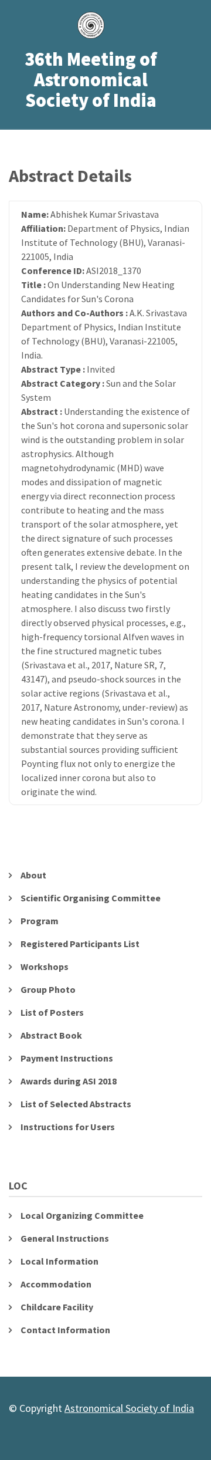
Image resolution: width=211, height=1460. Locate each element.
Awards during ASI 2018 (69, 1081)
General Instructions (65, 1238)
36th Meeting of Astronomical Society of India (91, 80)
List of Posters (52, 1012)
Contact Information (65, 1330)
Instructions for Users (68, 1127)
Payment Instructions (67, 1058)
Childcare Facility (57, 1307)
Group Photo (48, 989)
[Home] (91, 22)
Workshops (45, 966)
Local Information (59, 1261)
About (33, 875)
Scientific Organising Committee (91, 898)
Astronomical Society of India (129, 1408)
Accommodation (56, 1284)
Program (40, 921)
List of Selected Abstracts (76, 1104)
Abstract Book (51, 1035)
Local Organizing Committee (82, 1215)
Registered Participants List (80, 943)
